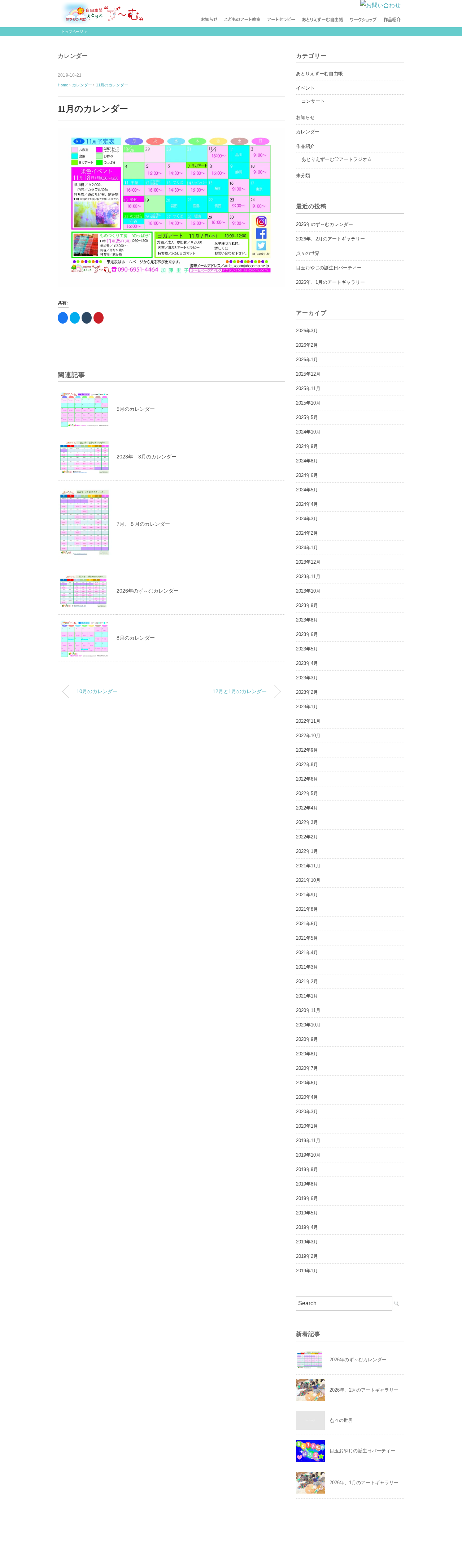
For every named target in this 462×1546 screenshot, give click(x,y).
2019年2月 (307, 1256)
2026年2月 (307, 345)
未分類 (303, 175)
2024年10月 (308, 432)
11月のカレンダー (112, 85)
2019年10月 (308, 1155)
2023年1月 (307, 706)
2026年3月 (307, 330)
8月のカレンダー (136, 638)
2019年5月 (307, 1213)
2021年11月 (308, 865)
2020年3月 (307, 1111)
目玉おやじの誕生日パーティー (329, 267)
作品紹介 (305, 146)
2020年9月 (307, 1039)
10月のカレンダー (97, 691)
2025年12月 (308, 374)
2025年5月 (307, 417)
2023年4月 (307, 663)
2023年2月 (307, 692)
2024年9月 (307, 446)
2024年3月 (307, 518)
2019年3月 (307, 1241)
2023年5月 (307, 649)
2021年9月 (307, 894)
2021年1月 (307, 996)
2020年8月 (307, 1053)
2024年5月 (307, 489)
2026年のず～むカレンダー (148, 591)
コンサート (313, 101)
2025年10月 (308, 403)
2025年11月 (308, 388)
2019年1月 (307, 1270)
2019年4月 (307, 1227)
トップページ (72, 32)
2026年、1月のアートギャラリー (330, 282)
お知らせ (305, 117)
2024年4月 (307, 504)
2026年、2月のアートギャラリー (330, 239)
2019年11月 (308, 1140)
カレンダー (73, 56)
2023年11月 (308, 576)
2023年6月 (307, 634)
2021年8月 (307, 909)
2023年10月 (308, 591)
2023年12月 (308, 562)
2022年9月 (307, 750)
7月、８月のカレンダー (143, 524)
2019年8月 (307, 1184)
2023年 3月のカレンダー (146, 457)
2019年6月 (307, 1198)
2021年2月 (307, 981)
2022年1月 (307, 851)
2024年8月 (307, 461)
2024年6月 (307, 475)
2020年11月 (308, 1010)
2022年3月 (307, 822)
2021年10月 (308, 880)
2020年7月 (307, 1068)
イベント (305, 88)
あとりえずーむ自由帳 (319, 73)
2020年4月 (307, 1097)
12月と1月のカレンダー (240, 691)
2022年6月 (307, 779)
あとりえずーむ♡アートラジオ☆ (336, 159)
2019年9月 (307, 1169)
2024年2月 (307, 533)
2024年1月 (307, 547)
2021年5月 (307, 938)
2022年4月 (307, 808)
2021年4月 (307, 952)
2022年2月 (307, 837)
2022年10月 (308, 735)
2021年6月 (307, 923)
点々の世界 (307, 253)
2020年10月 (308, 1025)
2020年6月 (307, 1082)
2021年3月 (307, 967)
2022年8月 (307, 764)
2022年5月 (307, 793)
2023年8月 (307, 620)
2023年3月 (307, 677)
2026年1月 (307, 359)
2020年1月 (307, 1126)
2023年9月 (307, 605)
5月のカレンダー (136, 409)
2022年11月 (308, 721)
